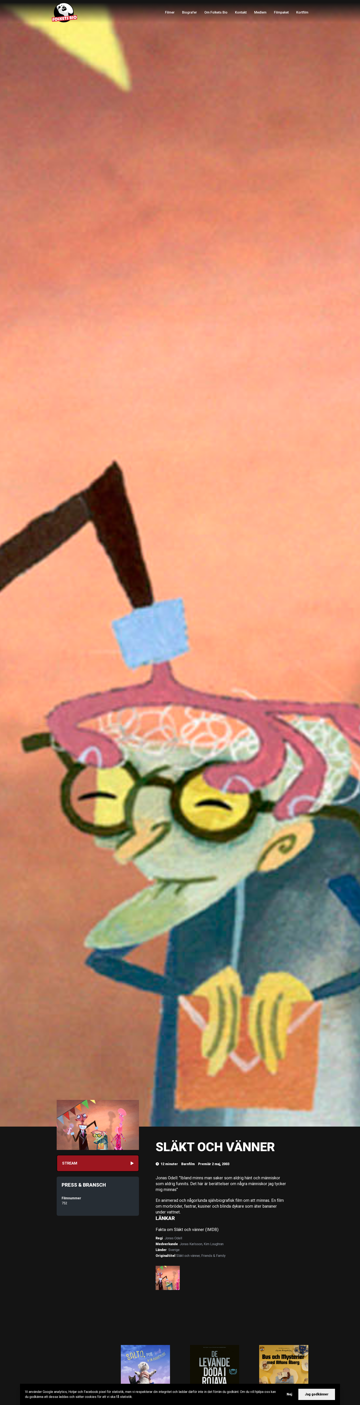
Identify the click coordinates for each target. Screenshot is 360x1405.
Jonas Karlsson (191, 1244)
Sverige (174, 1250)
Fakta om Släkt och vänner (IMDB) (187, 1229)
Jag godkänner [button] (317, 1394)
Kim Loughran (214, 1244)
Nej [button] (289, 1394)
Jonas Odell (173, 1238)
